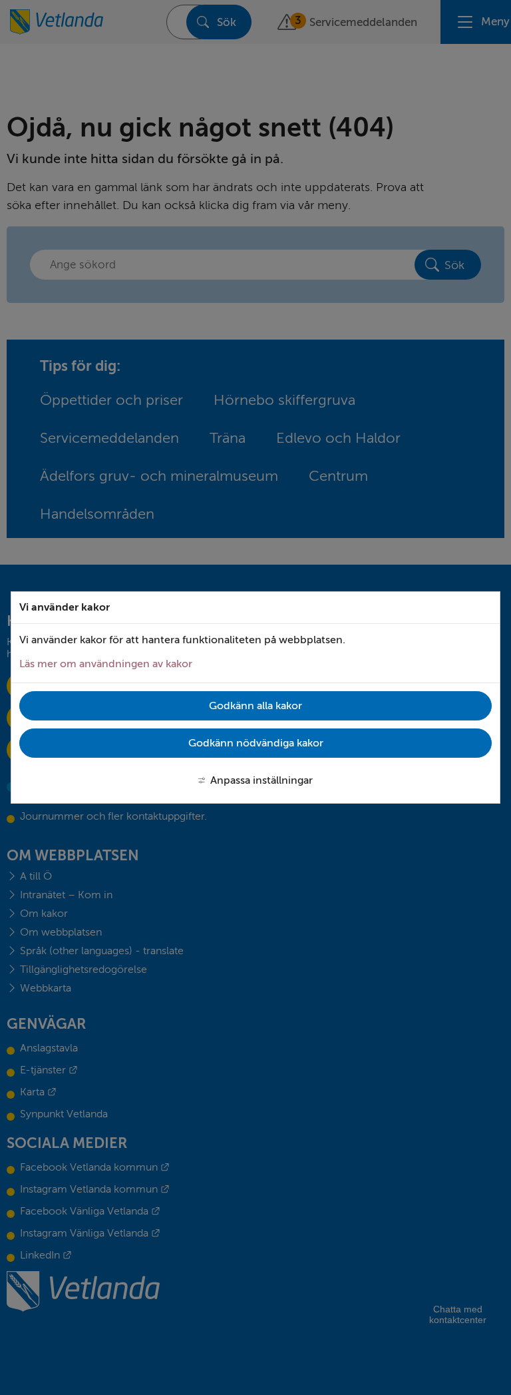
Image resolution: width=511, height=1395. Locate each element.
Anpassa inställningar (261, 780)
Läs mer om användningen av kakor (105, 664)
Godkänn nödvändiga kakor (255, 743)
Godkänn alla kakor (255, 706)
